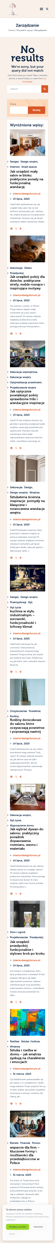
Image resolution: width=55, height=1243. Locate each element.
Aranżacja (16, 268)
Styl (30, 602)
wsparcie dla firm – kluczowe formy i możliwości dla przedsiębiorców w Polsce (25, 1155)
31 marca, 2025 (22, 1074)
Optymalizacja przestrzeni (26, 382)
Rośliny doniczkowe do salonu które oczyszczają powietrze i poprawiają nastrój (27, 725)
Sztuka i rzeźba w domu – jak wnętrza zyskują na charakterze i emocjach (27, 1056)
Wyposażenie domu (22, 825)
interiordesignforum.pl (26, 193)
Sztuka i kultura (30, 1041)
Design (14, 161)
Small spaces (29, 166)
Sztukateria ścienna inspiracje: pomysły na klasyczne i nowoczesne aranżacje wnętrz (27, 504)
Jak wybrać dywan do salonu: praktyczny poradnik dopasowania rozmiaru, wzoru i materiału (26, 838)
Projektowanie (18, 937)
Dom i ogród (17, 932)
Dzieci (28, 268)
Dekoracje (16, 487)
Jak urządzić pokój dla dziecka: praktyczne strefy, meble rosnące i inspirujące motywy (27, 282)
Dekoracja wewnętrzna (23, 372)
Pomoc (36, 1143)
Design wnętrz (29, 161)
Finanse (24, 1143)
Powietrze (34, 711)
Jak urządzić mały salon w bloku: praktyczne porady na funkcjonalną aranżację (26, 179)
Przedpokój (17, 273)
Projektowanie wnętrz (23, 387)
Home (11, 30)
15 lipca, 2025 (21, 198)
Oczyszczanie (18, 711)
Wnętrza (34, 492)
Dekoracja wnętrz (20, 377)
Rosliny (14, 716)
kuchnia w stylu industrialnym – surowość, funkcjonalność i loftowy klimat (23, 619)
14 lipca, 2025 (21, 638)
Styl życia (15, 607)
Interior (14, 166)
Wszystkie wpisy (24, 30)
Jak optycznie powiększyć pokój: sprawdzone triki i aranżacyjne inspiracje (27, 397)
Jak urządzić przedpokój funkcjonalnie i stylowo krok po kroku (27, 947)
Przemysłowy (18, 602)
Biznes (14, 1143)
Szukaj (13, 104)
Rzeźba (14, 1041)
